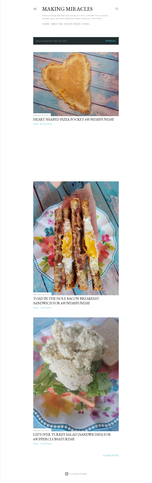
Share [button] (35, 124)
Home (45, 24)
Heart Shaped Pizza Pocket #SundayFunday (73, 119)
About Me (57, 24)
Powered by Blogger (78, 474)
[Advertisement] (76, 153)
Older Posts (111, 455)
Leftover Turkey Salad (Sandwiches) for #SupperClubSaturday (72, 436)
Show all (111, 41)
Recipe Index (72, 24)
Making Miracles (67, 8)
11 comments (45, 444)
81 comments (46, 124)
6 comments (45, 308)
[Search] (117, 8)
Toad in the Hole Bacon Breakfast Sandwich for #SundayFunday (66, 300)
